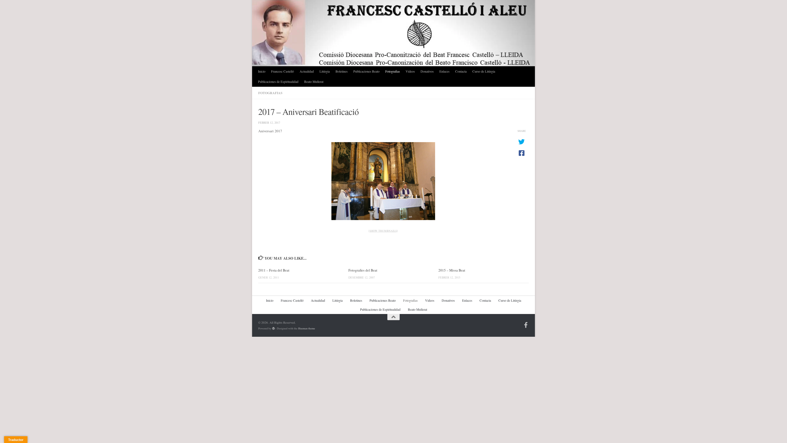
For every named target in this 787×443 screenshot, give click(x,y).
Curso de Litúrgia (483, 71)
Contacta (461, 71)
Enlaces (444, 71)
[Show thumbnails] (383, 231)
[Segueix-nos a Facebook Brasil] (526, 325)
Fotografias (392, 71)
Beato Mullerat (313, 81)
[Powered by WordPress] (273, 328)
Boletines (341, 71)
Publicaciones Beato (366, 71)
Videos (410, 71)
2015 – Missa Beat (451, 270)
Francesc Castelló (282, 71)
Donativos (427, 71)
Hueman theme (306, 328)
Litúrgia (325, 71)
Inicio (261, 71)
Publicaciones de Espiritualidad (278, 81)
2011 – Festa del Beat (273, 270)
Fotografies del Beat (362, 270)
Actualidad (307, 71)
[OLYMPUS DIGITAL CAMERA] (383, 181)
